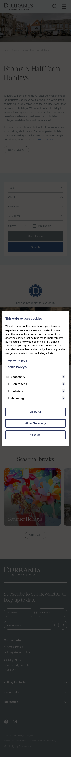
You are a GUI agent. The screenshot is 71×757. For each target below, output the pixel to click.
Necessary (17, 376)
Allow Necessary (35, 423)
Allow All (35, 411)
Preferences (18, 384)
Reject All (35, 434)
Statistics (16, 391)
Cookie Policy (16, 367)
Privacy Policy (16, 360)
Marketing (17, 398)
